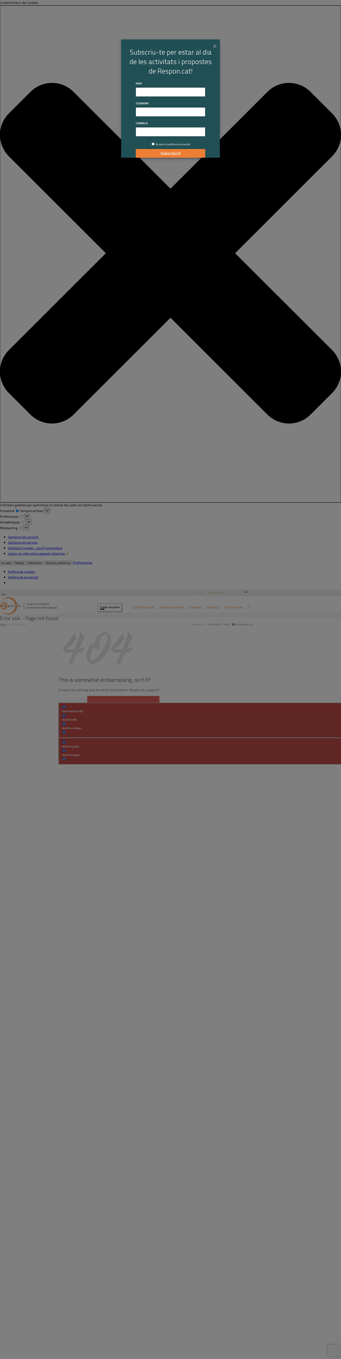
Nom (139, 83)
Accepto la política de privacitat (173, 144)
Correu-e (142, 123)
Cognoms (142, 103)
